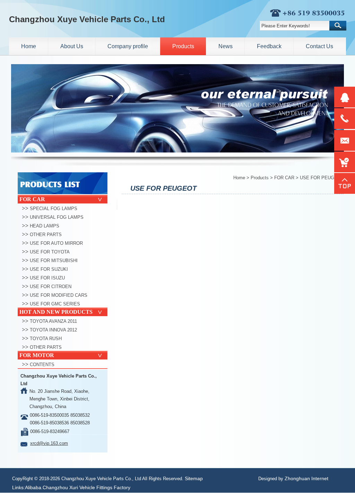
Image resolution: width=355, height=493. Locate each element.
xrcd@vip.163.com (49, 443)
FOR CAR (284, 177)
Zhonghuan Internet (306, 478)
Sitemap (194, 478)
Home (239, 177)
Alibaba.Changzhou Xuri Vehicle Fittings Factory (77, 487)
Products (260, 177)
